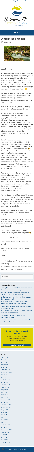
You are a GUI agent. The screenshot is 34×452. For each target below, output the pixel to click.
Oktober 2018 (5, 432)
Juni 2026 (4, 362)
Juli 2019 (4, 412)
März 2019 (4, 422)
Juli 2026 (4, 360)
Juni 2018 (4, 437)
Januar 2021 (5, 382)
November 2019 (6, 407)
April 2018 (4, 440)
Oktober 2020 (5, 387)
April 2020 (4, 395)
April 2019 (4, 420)
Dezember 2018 (6, 430)
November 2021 (6, 372)
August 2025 (5, 365)
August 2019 (5, 410)
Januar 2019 (5, 427)
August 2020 (5, 390)
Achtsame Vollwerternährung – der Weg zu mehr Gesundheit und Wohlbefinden (15, 302)
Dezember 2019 (6, 405)
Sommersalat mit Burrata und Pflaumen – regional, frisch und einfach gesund (15, 293)
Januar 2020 (5, 402)
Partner (10, 1)
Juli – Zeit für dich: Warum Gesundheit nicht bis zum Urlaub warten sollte (16, 312)
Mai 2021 (4, 377)
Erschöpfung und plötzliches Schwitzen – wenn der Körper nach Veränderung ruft (16, 289)
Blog (14, 1)
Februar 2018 (5, 442)
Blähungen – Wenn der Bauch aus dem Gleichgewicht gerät (14, 316)
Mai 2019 (4, 417)
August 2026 (5, 357)
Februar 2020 (5, 400)
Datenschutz (29, 1)
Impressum (20, 1)
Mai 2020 (4, 392)
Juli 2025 (4, 367)
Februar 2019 (5, 425)
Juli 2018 (4, 435)
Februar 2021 (5, 380)
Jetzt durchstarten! (17, 345)
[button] (3, 449)
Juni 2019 (4, 415)
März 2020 (4, 397)
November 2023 (6, 370)
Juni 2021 (4, 375)
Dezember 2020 (6, 385)
